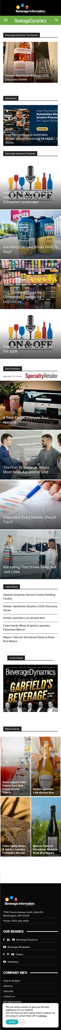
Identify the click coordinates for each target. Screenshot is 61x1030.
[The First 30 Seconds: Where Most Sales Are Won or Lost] (30, 454)
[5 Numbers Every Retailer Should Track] (30, 504)
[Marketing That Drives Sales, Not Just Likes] (30, 554)
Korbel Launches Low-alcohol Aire (24, 618)
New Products (12, 729)
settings (42, 1015)
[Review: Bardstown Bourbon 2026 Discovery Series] (30, 62)
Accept (12, 1022)
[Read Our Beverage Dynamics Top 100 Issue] (30, 688)
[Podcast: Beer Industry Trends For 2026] (30, 334)
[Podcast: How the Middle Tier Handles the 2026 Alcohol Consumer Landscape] (30, 184)
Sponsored (10, 98)
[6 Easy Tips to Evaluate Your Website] (30, 405)
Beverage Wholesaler (18, 947)
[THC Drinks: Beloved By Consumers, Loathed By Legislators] (30, 284)
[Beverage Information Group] (30, 8)
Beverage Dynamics (27, 939)
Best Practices (12, 368)
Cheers (19, 954)
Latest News (11, 587)
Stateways (13, 961)
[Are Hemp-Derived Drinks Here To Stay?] (30, 234)
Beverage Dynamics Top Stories (21, 35)
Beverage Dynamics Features (20, 153)
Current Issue (16, 658)
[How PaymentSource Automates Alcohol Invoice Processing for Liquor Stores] (30, 125)
